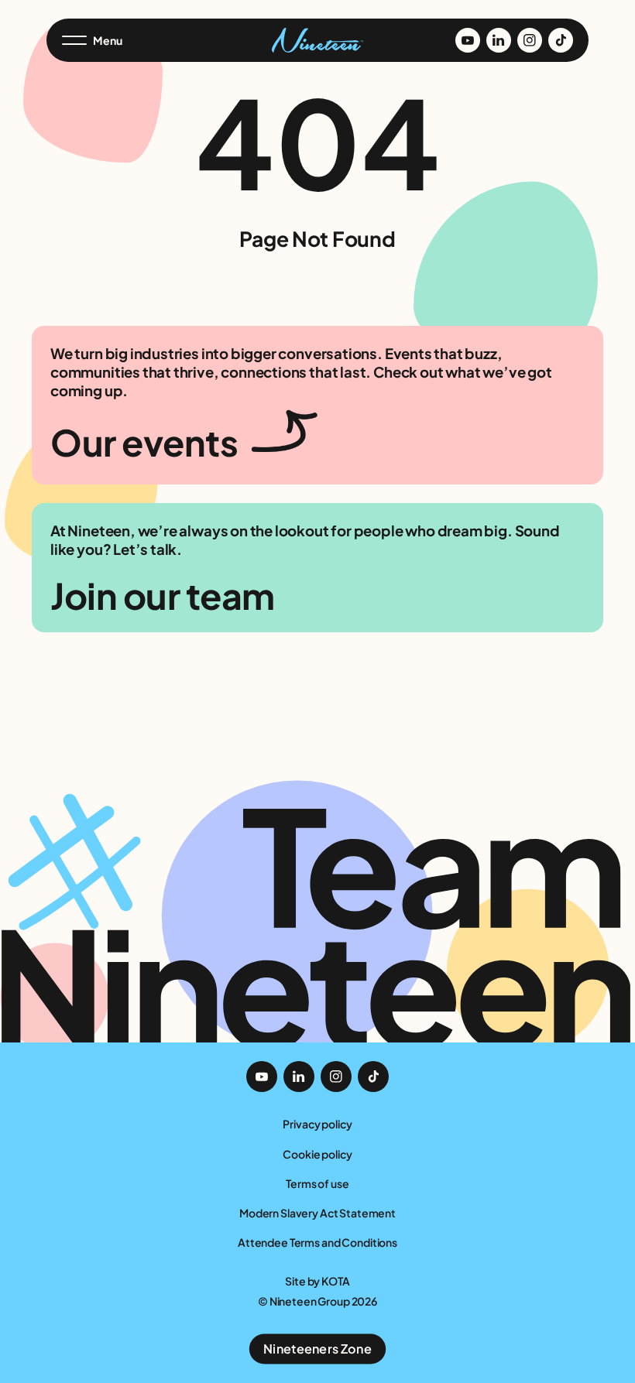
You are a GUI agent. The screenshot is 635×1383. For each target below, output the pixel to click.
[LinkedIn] (498, 40)
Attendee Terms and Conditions (317, 1242)
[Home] (317, 40)
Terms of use (317, 1183)
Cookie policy (317, 1154)
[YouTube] (467, 40)
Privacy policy (317, 1124)
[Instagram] (529, 40)
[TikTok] (560, 40)
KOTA (335, 1281)
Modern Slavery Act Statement (317, 1213)
